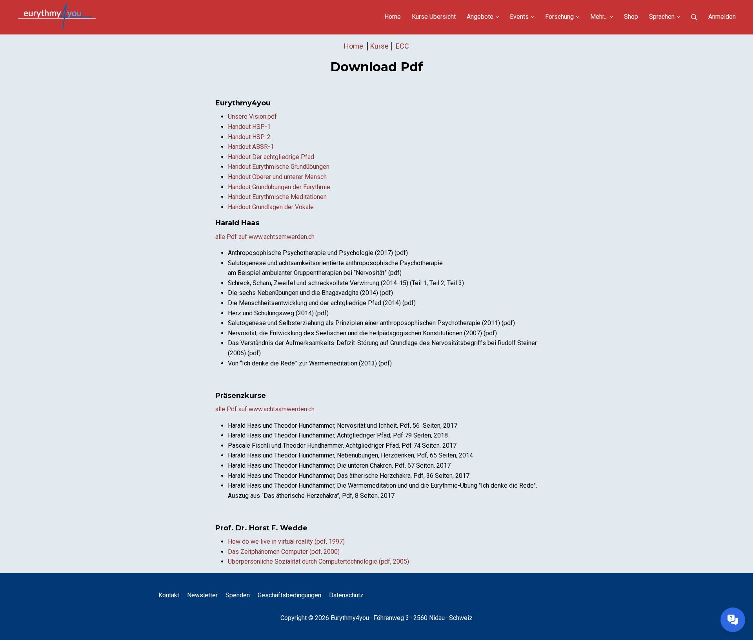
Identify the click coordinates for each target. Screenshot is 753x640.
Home (354, 46)
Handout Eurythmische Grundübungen (278, 166)
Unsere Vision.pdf (252, 116)
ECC (402, 46)
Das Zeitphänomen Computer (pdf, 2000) (284, 551)
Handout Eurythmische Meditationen (277, 197)
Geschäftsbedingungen (289, 595)
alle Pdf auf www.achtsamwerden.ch (265, 236)
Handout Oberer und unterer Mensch (277, 177)
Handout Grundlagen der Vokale (271, 207)
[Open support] (732, 619)
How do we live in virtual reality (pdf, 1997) (286, 541)
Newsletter (202, 595)
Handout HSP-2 (249, 137)
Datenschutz (346, 595)
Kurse (379, 46)
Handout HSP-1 (249, 126)
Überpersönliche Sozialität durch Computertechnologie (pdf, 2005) (318, 561)
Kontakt (168, 595)
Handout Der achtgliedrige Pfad (271, 157)
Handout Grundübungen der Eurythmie (279, 187)
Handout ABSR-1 (251, 146)
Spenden (238, 595)
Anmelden (722, 16)
